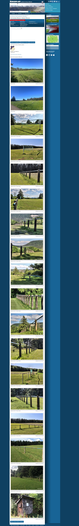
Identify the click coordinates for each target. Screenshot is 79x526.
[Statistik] (55, 1)
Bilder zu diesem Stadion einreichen (17, 521)
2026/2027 (52, 29)
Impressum (37, 525)
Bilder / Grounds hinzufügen (15, 525)
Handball (20, 13)
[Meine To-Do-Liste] (51, 1)
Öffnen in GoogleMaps (15, 42)
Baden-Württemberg (19, 16)
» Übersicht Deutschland (49, 52)
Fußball (13, 13)
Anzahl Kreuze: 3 (32, 21)
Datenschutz (42, 525)
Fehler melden (22, 525)
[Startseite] (15, 2)
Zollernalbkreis (24, 16)
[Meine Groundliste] (49, 1)
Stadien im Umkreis (24, 42)
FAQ (26, 525)
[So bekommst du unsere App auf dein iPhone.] (54, 55)
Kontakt (33, 525)
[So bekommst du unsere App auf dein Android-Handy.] (52, 55)
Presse (29, 525)
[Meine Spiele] (53, 1)
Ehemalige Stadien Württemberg (23, 15)
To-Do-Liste (32, 42)
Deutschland (16, 15)
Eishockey (27, 13)
